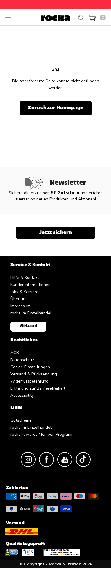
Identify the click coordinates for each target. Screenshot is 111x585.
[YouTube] (64, 459)
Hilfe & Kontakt (24, 277)
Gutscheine (21, 420)
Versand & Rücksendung (33, 374)
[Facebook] (46, 459)
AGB (14, 353)
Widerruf (28, 326)
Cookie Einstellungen (30, 367)
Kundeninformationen (30, 284)
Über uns (19, 299)
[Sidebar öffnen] (8, 17)
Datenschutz (22, 360)
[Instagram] (28, 459)
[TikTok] (83, 459)
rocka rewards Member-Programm (42, 434)
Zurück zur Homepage (55, 108)
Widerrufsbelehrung (29, 381)
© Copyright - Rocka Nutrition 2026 (55, 564)
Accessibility (22, 395)
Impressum (20, 306)
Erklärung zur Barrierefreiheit (37, 388)
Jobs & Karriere (24, 292)
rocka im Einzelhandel (31, 313)
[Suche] (81, 18)
